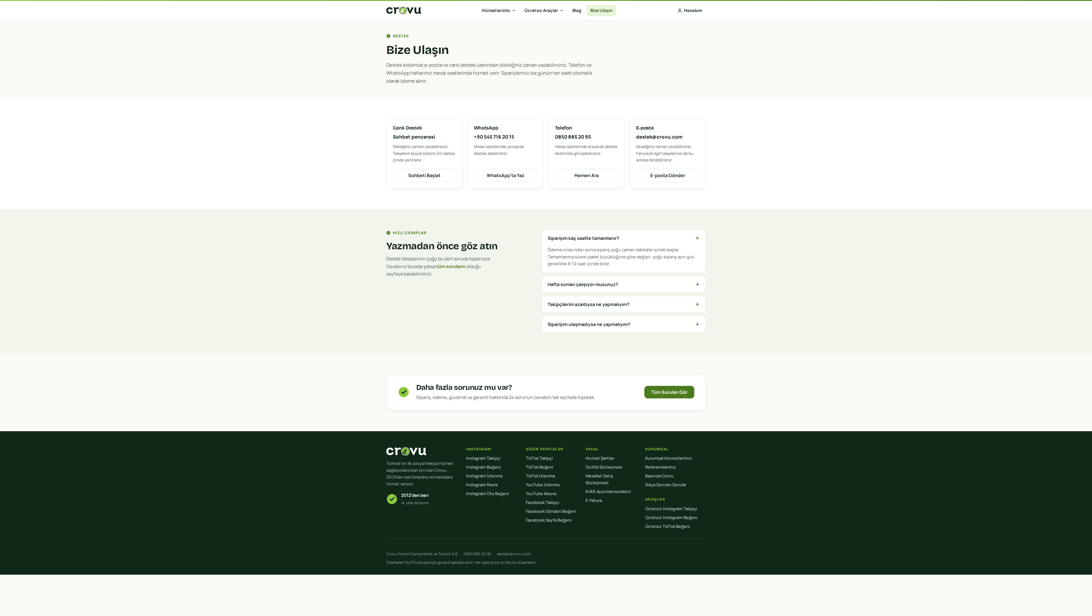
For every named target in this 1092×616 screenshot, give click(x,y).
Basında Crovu (659, 476)
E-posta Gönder (667, 175)
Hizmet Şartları (600, 458)
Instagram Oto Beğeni (487, 493)
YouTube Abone (541, 493)
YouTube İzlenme (543, 484)
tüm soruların (450, 266)
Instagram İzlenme (484, 476)
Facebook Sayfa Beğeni (549, 520)
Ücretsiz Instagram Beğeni (671, 517)
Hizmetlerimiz (496, 10)
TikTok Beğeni (539, 467)
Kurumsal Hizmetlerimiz (668, 458)
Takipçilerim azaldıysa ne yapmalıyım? (589, 304)
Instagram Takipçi (483, 458)
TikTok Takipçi (539, 458)
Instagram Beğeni (483, 467)
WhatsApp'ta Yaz (505, 175)
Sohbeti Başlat (424, 175)
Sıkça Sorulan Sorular (665, 484)
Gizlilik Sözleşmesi (604, 467)
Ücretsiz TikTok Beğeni (667, 526)
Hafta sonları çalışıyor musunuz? (583, 284)
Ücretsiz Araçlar (541, 10)
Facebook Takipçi (542, 502)
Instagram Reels (482, 484)
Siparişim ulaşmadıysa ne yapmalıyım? (589, 324)
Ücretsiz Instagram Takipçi (671, 508)
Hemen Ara (586, 175)
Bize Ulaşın (601, 10)
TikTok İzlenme (540, 476)
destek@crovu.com (514, 553)
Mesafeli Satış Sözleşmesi (599, 479)
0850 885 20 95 (477, 553)
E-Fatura (594, 500)
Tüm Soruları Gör (669, 392)
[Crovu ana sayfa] (403, 10)
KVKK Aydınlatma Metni (608, 491)
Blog (576, 10)
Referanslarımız (660, 467)
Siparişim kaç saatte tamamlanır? (583, 238)
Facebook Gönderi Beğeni (551, 511)
